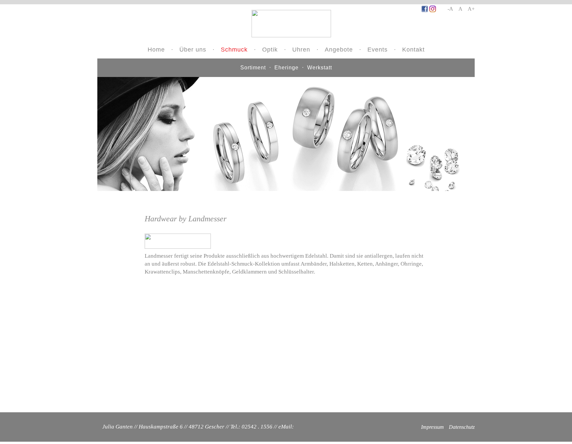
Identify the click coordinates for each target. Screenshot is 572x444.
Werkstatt (319, 67)
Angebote (339, 49)
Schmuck (234, 49)
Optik (270, 49)
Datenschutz (462, 427)
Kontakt (413, 49)
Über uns (192, 49)
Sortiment (253, 67)
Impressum (432, 427)
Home (156, 49)
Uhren (301, 49)
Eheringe (286, 67)
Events (377, 49)
